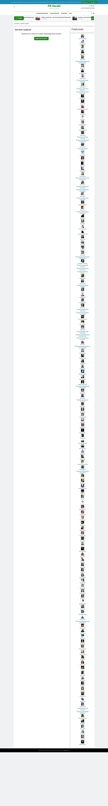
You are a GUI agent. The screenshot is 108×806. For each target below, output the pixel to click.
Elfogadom (85, 2)
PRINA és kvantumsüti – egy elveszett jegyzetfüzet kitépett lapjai (27, 17)
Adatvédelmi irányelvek (42, 13)
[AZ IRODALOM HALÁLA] (78, 19)
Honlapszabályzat (54, 13)
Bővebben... (93, 2)
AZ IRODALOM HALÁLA (86, 17)
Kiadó (70, 13)
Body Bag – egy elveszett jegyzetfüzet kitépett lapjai (62, 17)
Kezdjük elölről (41, 38)
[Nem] (106, 2)
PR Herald (54, 6)
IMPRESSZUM (64, 13)
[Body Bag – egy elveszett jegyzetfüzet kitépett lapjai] (46, 19)
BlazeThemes (67, 750)
